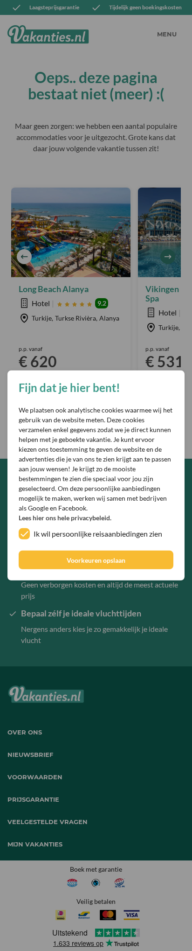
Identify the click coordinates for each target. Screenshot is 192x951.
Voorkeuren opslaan (96, 560)
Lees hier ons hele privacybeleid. (65, 518)
